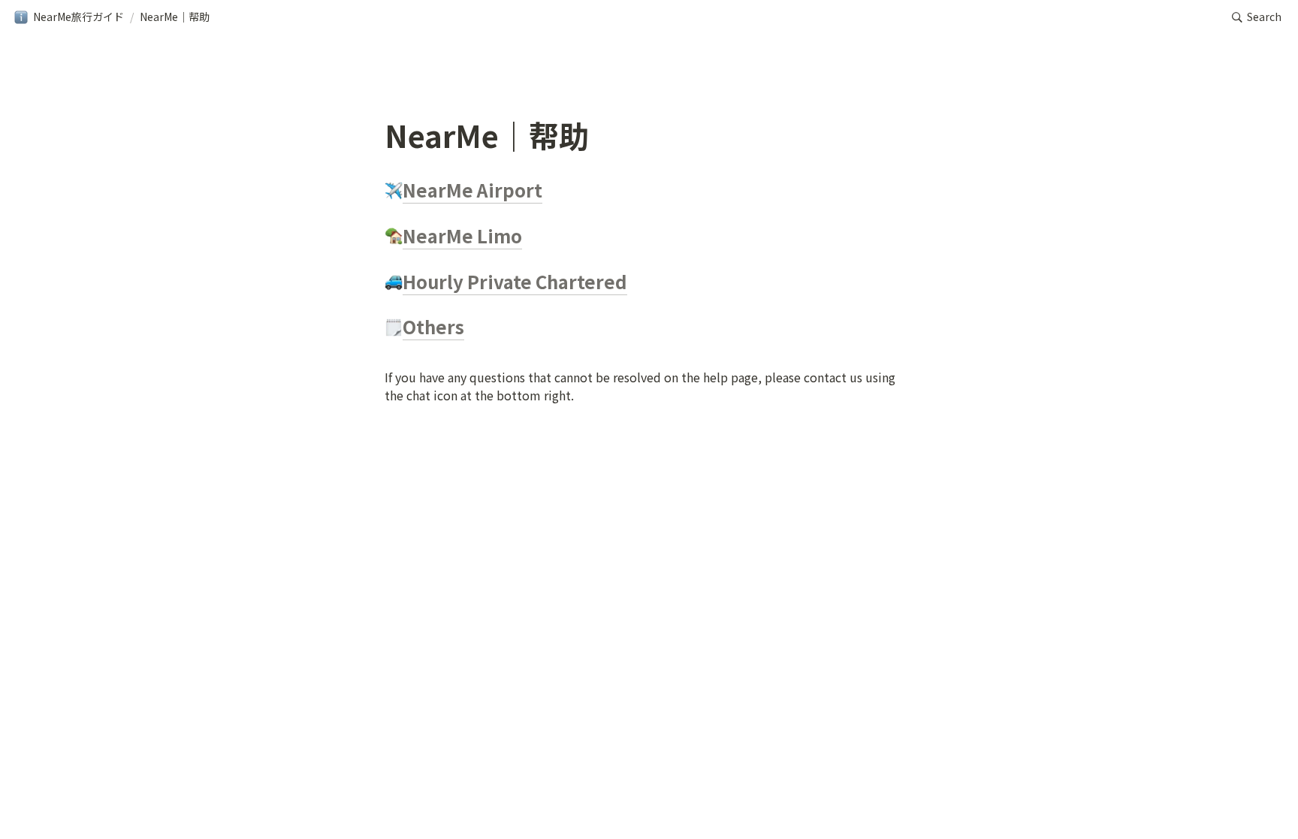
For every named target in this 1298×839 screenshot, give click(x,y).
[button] (68, 17)
